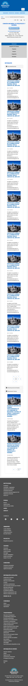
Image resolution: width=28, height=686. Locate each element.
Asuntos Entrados (7, 551)
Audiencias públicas (8, 641)
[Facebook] (23, 519)
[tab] (14, 66)
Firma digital (6, 642)
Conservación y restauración (9, 656)
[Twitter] (17, 519)
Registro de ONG (7, 655)
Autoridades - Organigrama (9, 487)
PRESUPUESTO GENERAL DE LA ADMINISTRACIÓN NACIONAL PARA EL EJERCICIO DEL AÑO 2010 (13, 328)
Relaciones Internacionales (9, 580)
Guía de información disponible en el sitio (12, 644)
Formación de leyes (7, 579)
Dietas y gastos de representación (10, 628)
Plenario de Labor (7, 549)
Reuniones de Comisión (14, 46)
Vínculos (14, 51)
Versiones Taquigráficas (8, 554)
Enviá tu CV (6, 495)
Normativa (14, 56)
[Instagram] (11, 519)
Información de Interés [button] (13, 388)
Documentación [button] (11, 66)
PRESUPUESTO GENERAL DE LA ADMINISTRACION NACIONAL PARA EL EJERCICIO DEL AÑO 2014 (13, 205)
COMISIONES (22, 13)
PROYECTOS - (12, 13)
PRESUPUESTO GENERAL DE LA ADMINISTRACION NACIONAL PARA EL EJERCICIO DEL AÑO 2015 (13, 174)
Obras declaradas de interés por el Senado (12, 585)
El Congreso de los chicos (9, 658)
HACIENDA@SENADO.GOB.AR (14, 31)
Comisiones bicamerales (8, 567)
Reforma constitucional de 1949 (10, 592)
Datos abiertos (6, 639)
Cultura (5, 603)
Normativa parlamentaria (9, 618)
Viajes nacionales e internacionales (11, 623)
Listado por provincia (8, 532)
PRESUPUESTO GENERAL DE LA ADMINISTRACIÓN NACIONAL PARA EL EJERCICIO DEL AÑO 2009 (13, 357)
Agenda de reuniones (8, 568)
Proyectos (14, 49)
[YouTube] (5, 519)
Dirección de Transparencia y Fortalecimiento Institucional (10, 615)
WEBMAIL (6, 661)
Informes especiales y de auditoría (10, 637)
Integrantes (14, 54)
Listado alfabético (7, 529)
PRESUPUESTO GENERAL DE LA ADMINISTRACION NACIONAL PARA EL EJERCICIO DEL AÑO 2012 (13, 266)
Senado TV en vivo (7, 558)
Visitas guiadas (7, 605)
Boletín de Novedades (8, 556)
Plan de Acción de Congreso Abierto (11, 634)
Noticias (5, 502)
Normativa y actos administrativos (10, 619)
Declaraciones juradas (8, 629)
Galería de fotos (7, 504)
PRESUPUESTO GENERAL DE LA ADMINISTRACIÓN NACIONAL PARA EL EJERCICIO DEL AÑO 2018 (13, 83)
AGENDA (5, 508)
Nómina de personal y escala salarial (11, 626)
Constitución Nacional (8, 490)
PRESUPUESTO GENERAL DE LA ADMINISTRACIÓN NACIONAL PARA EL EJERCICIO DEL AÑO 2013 (13, 235)
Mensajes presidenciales (8, 587)
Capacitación (6, 606)
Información (14, 44)
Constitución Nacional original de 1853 (11, 492)
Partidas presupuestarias (9, 624)
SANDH (5, 653)
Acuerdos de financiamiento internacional (9, 631)
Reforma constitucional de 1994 (10, 593)
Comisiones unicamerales (9, 565)
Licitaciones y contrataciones (9, 621)
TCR (4, 662)
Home (2, 17)
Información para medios (9, 506)
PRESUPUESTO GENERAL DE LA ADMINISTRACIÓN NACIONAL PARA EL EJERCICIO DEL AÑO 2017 (13, 114)
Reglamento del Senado (8, 493)
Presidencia (6, 485)
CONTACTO (6, 510)
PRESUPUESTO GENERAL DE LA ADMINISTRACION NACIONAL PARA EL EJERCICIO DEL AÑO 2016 (13, 144)
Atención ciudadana (8, 651)
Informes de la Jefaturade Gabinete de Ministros (8, 589)
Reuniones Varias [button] (12, 391)
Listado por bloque (7, 530)
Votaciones (6, 548)
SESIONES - (17, 13)
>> (16, 381)
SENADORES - (6, 13)
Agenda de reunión (14, 28)
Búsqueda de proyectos (8, 541)
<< (13, 376)
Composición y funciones (9, 577)
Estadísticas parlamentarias (9, 584)
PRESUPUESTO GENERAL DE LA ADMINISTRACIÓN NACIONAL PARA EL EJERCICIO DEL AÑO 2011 (13, 296)
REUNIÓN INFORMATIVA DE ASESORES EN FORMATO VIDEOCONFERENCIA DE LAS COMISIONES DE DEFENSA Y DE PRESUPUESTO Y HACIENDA (13, 448)
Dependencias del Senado (9, 489)
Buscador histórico (7, 533)
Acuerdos (5, 582)
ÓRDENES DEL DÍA (7, 596)
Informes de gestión (7, 636)
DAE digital (6, 553)
